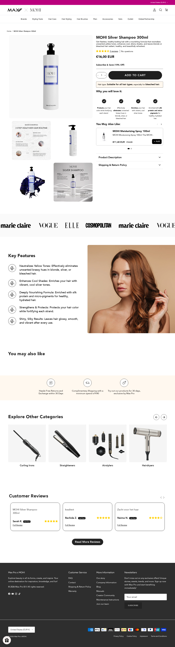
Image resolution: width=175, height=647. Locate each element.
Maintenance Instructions (107, 599)
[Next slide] (161, 124)
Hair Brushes (82, 19)
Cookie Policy (132, 636)
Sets (120, 19)
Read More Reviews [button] (87, 542)
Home (9, 31)
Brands (24, 19)
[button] (103, 51)
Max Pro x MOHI (20, 636)
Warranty (72, 591)
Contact (72, 582)
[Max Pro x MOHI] (24, 10)
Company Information (106, 582)
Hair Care (52, 19)
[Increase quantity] (105, 75)
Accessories (107, 19)
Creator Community (105, 595)
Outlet (130, 19)
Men (95, 19)
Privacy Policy (119, 636)
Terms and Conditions (159, 636)
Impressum (144, 636)
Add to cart (135, 75)
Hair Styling (67, 19)
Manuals (100, 591)
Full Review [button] (17, 525)
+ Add (157, 141)
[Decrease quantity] (98, 75)
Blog (98, 586)
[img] (51, 521)
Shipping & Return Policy (113, 165)
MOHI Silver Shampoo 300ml (25, 31)
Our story (100, 578)
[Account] (154, 10)
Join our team (102, 604)
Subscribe (133, 605)
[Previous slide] (157, 124)
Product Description (110, 157)
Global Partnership (146, 19)
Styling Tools (37, 19)
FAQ (70, 578)
